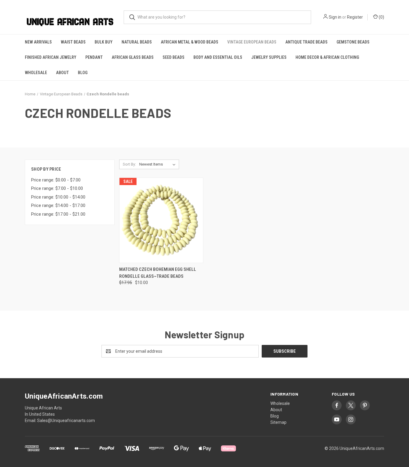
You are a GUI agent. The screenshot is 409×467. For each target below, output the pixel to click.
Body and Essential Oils (217, 57)
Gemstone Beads (353, 42)
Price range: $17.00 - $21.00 (58, 214)
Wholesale (36, 72)
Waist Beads (73, 42)
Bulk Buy (104, 42)
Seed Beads (173, 57)
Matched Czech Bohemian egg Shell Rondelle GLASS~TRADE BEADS (157, 273)
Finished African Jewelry (50, 57)
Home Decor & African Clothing (327, 57)
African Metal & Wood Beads (189, 42)
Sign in (335, 17)
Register (355, 17)
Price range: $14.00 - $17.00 (58, 205)
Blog (82, 72)
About (62, 72)
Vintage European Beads (251, 42)
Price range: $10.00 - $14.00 (58, 197)
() (381, 17)
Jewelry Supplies (269, 57)
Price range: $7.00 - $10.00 (57, 188)
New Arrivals (38, 42)
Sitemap (278, 422)
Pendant (94, 57)
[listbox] (158, 164)
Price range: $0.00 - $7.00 (56, 180)
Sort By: (129, 164)
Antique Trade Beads (306, 42)
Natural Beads (137, 42)
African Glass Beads (133, 57)
